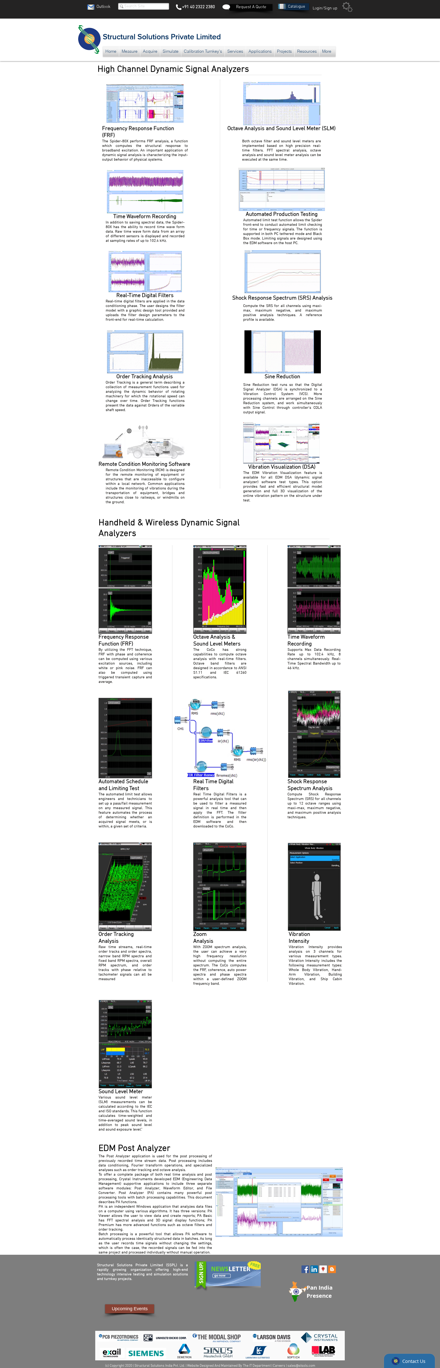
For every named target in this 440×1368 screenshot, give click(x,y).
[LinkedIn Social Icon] (314, 1269)
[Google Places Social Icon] (323, 1269)
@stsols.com (305, 1366)
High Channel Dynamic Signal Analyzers (173, 69)
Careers (279, 1366)
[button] (296, 6)
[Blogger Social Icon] (332, 1269)
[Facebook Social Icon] (305, 1269)
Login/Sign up (325, 8)
